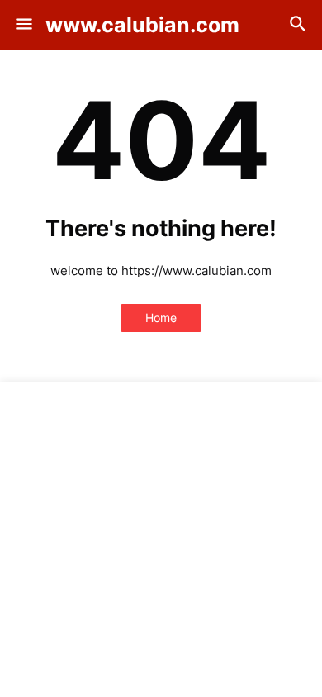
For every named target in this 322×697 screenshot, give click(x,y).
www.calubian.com (142, 24)
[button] (22, 25)
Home (161, 318)
